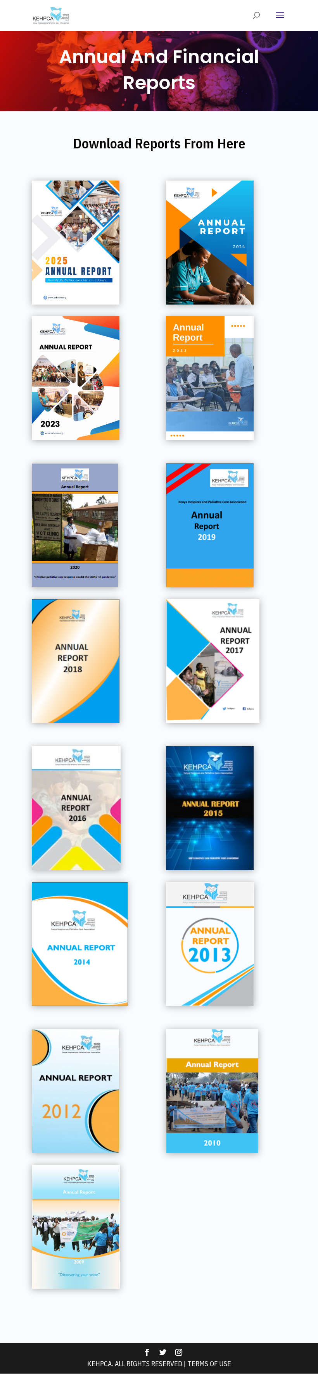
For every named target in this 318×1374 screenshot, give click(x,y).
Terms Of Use (209, 1363)
